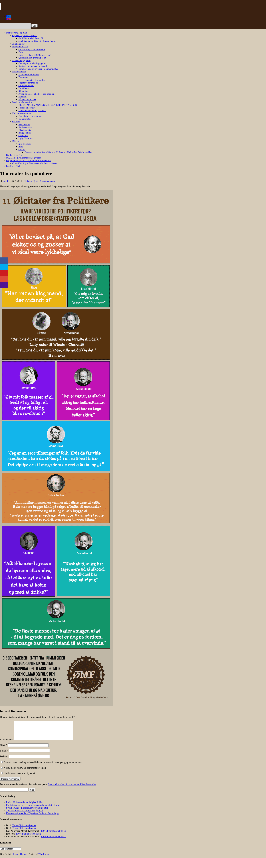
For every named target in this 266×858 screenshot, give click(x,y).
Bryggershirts (24, 133)
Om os (21, 149)
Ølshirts (16, 121)
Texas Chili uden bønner (24, 825)
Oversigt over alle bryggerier (32, 63)
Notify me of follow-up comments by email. (25, 767)
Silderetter (23, 91)
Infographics (24, 144)
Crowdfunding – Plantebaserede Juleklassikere (34, 163)
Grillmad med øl (26, 85)
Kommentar (6, 739)
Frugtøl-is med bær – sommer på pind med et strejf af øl (33, 805)
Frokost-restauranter (22, 113)
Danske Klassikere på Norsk (32, 110)
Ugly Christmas (25, 138)
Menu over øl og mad (16, 32)
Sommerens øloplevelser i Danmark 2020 (38, 69)
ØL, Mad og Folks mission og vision (23, 158)
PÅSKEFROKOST (27, 99)
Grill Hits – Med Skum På (30, 38)
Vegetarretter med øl (28, 82)
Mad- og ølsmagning (22, 102)
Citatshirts (23, 135)
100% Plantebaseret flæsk (53, 831)
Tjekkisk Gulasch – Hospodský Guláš (24, 810)
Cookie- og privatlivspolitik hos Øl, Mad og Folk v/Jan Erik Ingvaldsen (59, 152)
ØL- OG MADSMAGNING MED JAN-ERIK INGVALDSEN (47, 105)
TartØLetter (23, 88)
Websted (4, 756)
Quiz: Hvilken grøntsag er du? (33, 57)
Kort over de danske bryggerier (33, 66)
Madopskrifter (19, 71)
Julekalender (18, 44)
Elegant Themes (19, 854)
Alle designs (24, 124)
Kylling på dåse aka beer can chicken (36, 94)
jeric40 (5, 181)
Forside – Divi (13, 166)
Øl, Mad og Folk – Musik (24, 35)
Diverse (16, 141)
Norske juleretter (26, 107)
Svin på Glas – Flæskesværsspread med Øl (27, 807)
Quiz (20, 52)
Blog (20, 146)
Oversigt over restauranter (30, 116)
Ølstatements (24, 130)
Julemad (22, 96)
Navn (3, 745)
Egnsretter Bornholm (35, 80)
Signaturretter (24, 119)
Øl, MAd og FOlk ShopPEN (31, 49)
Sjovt (35, 181)
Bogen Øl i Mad (20, 46)
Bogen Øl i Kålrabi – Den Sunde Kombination (28, 160)
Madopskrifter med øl (28, 74)
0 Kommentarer (47, 181)
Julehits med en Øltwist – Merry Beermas (38, 41)
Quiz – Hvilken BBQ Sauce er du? (35, 55)
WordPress (43, 854)
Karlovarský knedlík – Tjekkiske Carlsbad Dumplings (32, 813)
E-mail (4, 750)
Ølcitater (28, 181)
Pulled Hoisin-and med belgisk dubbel (24, 802)
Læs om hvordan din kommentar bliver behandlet (72, 784)
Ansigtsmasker (25, 127)
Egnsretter (23, 77)
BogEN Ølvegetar (14, 155)
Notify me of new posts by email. (20, 773)
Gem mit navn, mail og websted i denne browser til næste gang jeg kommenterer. (43, 762)
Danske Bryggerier (21, 60)
